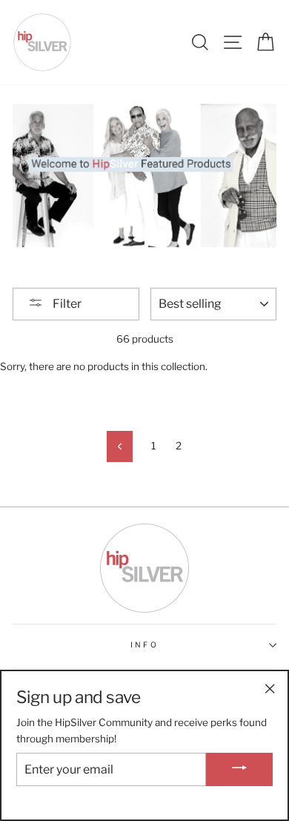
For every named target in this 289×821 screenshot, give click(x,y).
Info (144, 645)
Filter (66, 304)
